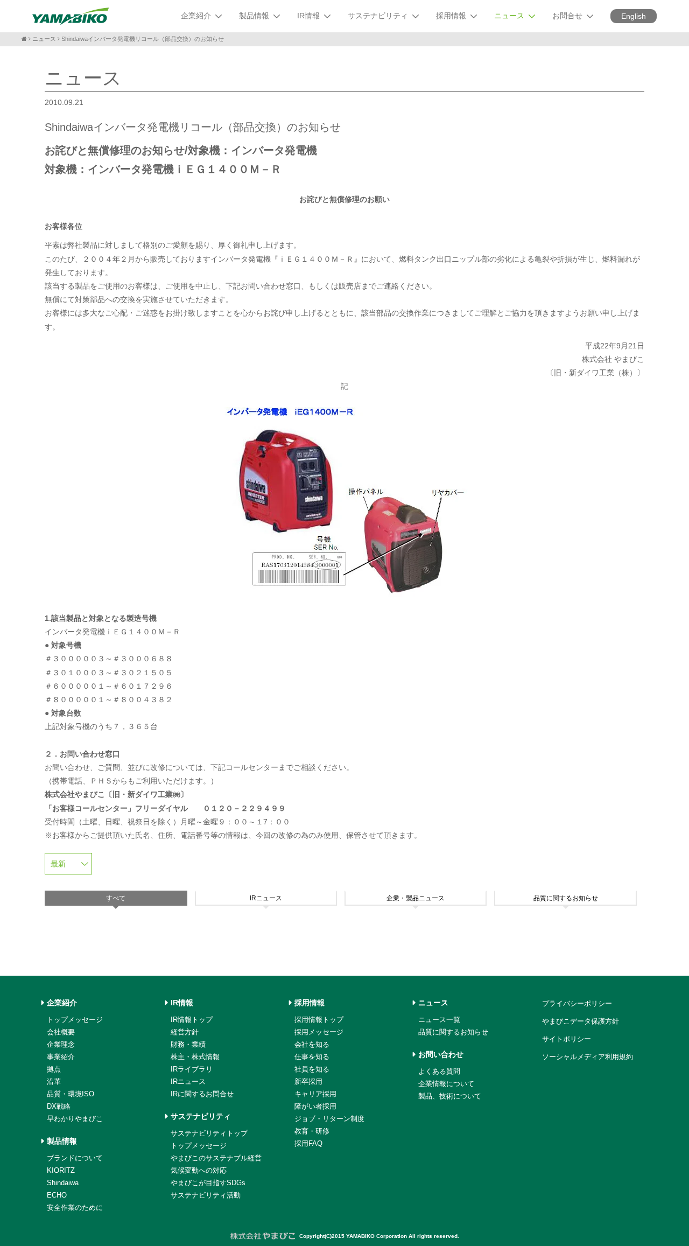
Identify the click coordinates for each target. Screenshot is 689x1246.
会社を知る (311, 1044)
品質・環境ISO (70, 1094)
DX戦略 (59, 1106)
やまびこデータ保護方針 (580, 1021)
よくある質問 (439, 1071)
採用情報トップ (318, 1020)
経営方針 (185, 1032)
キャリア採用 (315, 1094)
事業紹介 (61, 1057)
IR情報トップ (192, 1020)
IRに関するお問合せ (202, 1094)
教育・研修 (311, 1131)
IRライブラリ (192, 1069)
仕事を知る (311, 1057)
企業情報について (446, 1084)
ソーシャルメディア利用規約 (587, 1057)
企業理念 (61, 1044)
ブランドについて (75, 1158)
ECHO (57, 1195)
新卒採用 (308, 1081)
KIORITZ (61, 1170)
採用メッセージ (318, 1032)
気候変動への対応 (199, 1170)
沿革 (54, 1081)
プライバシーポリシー (577, 1003)
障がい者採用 (315, 1106)
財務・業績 (188, 1044)
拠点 (54, 1069)
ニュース (44, 39)
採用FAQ (308, 1143)
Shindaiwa (63, 1183)
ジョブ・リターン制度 (329, 1119)
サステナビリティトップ (209, 1133)
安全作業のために (75, 1207)
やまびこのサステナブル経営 (216, 1158)
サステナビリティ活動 (206, 1195)
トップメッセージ (75, 1020)
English (633, 16)
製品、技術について (449, 1096)
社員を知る (311, 1069)
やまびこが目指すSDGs (208, 1183)
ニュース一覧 (439, 1020)
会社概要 (61, 1032)
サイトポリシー (566, 1039)
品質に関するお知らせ (453, 1032)
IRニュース (188, 1081)
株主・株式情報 (195, 1057)
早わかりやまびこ (75, 1119)
